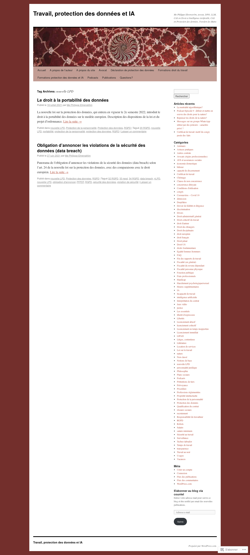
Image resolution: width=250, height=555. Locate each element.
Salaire (180, 427)
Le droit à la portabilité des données (73, 100)
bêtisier (180, 167)
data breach (146, 178)
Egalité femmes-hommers (188, 251)
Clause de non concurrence (189, 181)
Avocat (103, 70)
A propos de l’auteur (61, 70)
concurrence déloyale (186, 184)
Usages (180, 455)
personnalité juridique (187, 367)
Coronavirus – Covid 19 (188, 195)
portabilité (48, 131)
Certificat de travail (185, 174)
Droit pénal (182, 240)
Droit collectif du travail (188, 219)
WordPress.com (184, 483)
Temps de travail (184, 445)
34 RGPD (134, 178)
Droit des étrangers (186, 226)
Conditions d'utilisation (187, 188)
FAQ (179, 254)
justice (180, 307)
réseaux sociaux (184, 409)
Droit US (181, 244)
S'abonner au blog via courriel (188, 492)
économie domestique (187, 163)
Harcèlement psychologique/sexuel (193, 283)
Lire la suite (72, 121)
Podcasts (93, 77)
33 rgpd (124, 178)
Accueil (42, 70)
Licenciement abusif (186, 321)
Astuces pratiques (185, 149)
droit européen (183, 233)
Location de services (186, 346)
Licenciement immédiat (187, 332)
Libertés (180, 318)
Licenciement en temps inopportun (193, 328)
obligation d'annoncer (64, 182)
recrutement (182, 413)
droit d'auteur (183, 223)
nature (180, 353)
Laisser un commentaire (133, 131)
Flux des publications (187, 476)
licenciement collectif (186, 325)
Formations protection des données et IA (61, 77)
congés (180, 191)
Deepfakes (182, 202)
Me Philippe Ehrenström (79, 105)
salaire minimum (184, 430)
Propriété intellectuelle (187, 395)
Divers (180, 212)
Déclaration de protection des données (132, 70)
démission (181, 198)
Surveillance (182, 437)
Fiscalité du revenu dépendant (190, 265)
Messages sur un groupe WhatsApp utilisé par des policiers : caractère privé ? (193, 125)
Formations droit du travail (173, 70)
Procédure (181, 388)
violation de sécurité (127, 182)
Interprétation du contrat (188, 300)
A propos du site (85, 70)
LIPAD (180, 335)
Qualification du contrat (188, 406)
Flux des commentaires (187, 480)
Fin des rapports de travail (189, 258)
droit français (183, 237)
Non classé (182, 357)
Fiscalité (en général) (186, 262)
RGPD (127, 127)
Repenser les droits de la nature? (192, 117)
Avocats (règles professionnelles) (192, 156)
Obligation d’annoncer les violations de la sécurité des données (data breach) (91, 147)
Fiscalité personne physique (190, 269)
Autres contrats (184, 152)
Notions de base (184, 360)
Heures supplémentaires (188, 286)
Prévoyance (182, 385)
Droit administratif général (189, 216)
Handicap (181, 279)
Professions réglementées (188, 392)
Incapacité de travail (186, 293)
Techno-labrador (184, 441)
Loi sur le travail (184, 349)
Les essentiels (183, 311)
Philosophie (182, 371)
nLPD (157, 178)
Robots (180, 423)
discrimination (183, 209)
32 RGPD (113, 178)
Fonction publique (185, 272)
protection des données (98, 131)
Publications (109, 77)
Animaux (181, 145)
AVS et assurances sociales (189, 159)
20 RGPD (145, 127)
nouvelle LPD (57, 127)
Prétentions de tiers (186, 381)
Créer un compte (184, 469)
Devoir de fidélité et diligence (190, 205)
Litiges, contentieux (186, 339)
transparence (182, 448)
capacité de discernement (188, 170)
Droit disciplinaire (185, 230)
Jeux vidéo (182, 304)
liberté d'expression (186, 314)
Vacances (181, 459)
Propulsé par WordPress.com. (202, 545)
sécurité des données (104, 182)
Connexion (182, 473)
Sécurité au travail (185, 434)
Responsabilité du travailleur (190, 416)
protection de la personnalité (70, 131)
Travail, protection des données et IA (84, 13)
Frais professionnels (186, 276)
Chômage (181, 177)
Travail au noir (183, 452)
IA (178, 290)
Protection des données (110, 127)
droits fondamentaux (186, 247)
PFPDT (80, 182)
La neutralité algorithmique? (190, 107)
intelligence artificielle (187, 297)
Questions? (126, 77)
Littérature (181, 342)
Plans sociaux (183, 374)
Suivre (180, 521)
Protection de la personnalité (81, 127)
